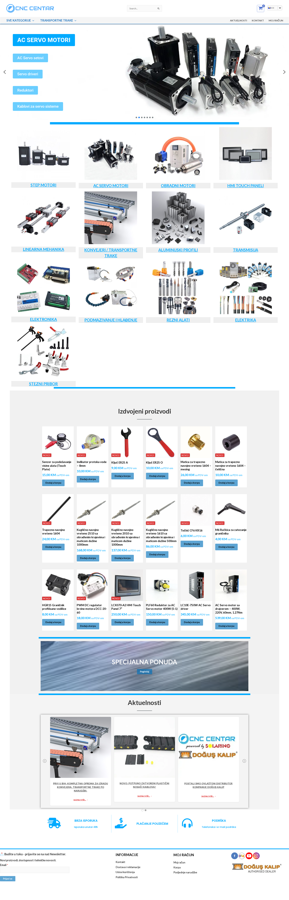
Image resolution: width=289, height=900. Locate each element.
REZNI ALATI (178, 319)
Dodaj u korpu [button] (53, 482)
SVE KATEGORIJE (18, 20)
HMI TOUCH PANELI (245, 185)
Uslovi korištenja (125, 872)
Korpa (177, 867)
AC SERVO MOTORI (110, 185)
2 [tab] (145, 810)
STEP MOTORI (43, 185)
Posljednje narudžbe (185, 872)
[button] (32, 20)
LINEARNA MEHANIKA (43, 249)
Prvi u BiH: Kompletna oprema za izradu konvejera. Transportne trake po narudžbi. (80, 787)
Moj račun (179, 862)
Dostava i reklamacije (128, 867)
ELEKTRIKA (245, 319)
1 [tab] (142, 810)
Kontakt (258, 20)
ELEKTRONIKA (43, 319)
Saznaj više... (79, 800)
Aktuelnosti (238, 20)
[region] (144, 72)
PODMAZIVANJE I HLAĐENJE (110, 319)
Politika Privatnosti (127, 877)
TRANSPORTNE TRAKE (56, 20)
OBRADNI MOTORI (178, 185)
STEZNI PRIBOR (43, 383)
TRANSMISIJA (245, 249)
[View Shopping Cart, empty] (260, 8)
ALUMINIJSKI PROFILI (178, 249)
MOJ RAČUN (276, 20)
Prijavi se (7, 878)
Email (4, 865)
